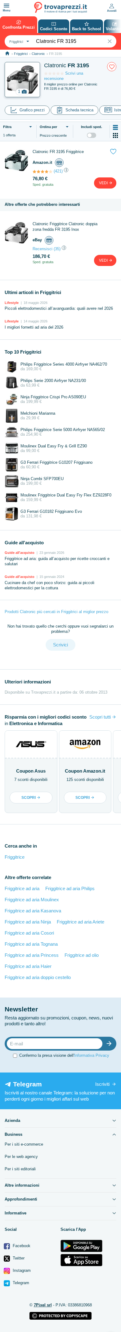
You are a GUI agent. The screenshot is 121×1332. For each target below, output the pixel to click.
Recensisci (42, 249)
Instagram (21, 1270)
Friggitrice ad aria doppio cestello (38, 977)
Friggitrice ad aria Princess (32, 955)
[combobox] (18, 41)
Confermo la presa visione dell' (64, 1055)
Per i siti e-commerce (24, 1144)
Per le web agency (21, 1156)
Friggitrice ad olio (82, 955)
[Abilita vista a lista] (115, 127)
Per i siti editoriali (20, 1169)
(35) (57, 249)
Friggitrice (15, 857)
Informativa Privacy (91, 1055)
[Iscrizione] (110, 1044)
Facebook (20, 1245)
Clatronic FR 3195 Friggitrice (58, 151)
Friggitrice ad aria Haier (28, 966)
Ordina (48, 127)
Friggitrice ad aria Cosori (29, 933)
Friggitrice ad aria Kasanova (33, 910)
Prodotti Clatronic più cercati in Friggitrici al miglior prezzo (56, 611)
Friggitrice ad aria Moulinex (32, 899)
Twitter (18, 1258)
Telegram (20, 1282)
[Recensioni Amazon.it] (42, 171)
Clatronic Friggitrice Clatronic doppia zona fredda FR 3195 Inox (65, 227)
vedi (104, 183)
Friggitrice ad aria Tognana (31, 944)
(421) (58, 171)
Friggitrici (21, 54)
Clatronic (38, 54)
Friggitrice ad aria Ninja (28, 921)
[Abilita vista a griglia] (115, 135)
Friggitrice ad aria (22, 888)
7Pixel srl (43, 1305)
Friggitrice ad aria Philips (70, 888)
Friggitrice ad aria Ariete (80, 921)
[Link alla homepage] (7, 53)
